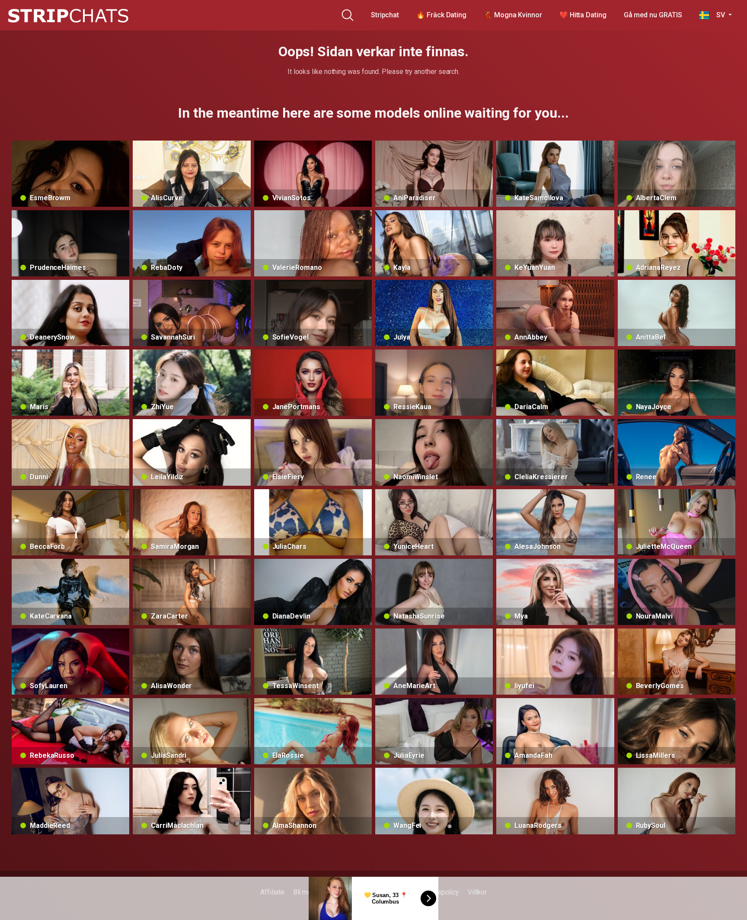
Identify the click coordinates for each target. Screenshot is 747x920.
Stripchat (385, 15)
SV (717, 15)
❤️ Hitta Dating (583, 15)
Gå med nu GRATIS (653, 15)
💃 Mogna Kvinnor (513, 15)
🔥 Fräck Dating (441, 15)
